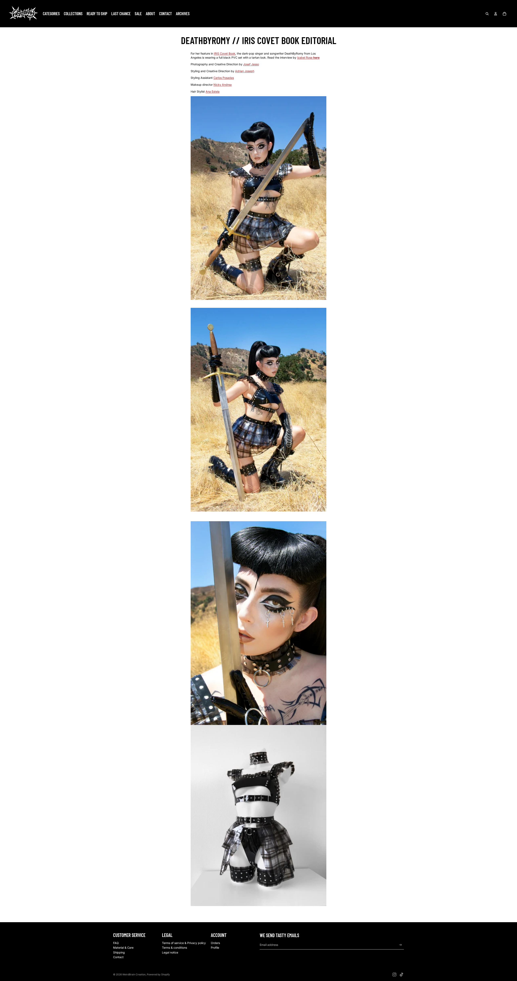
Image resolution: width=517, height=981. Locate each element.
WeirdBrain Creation (134, 974)
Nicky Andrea (222, 84)
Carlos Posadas (223, 77)
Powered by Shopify (158, 974)
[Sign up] (400, 944)
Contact (118, 957)
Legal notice (170, 952)
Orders (215, 943)
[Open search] (487, 13)
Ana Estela (213, 91)
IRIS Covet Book (224, 53)
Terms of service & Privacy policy (184, 943)
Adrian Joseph (244, 71)
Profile (215, 947)
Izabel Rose (305, 57)
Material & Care (123, 947)
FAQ (116, 943)
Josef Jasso (251, 64)
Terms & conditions (174, 947)
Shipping (119, 952)
